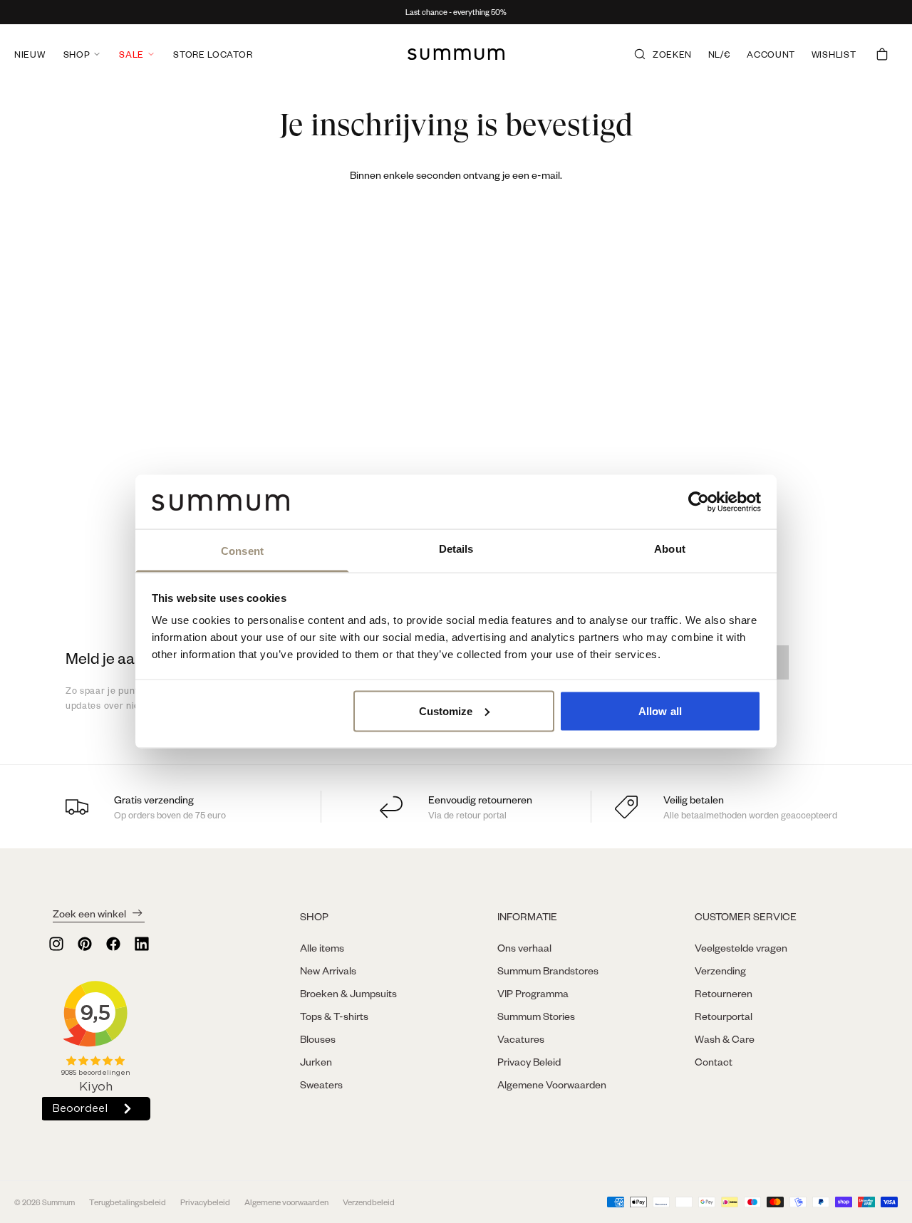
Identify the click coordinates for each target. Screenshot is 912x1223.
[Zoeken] (640, 54)
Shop (76, 54)
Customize (446, 710)
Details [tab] (456, 549)
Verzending (720, 970)
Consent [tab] (242, 551)
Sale (131, 54)
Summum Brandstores (547, 970)
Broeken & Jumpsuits (348, 993)
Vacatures (520, 1038)
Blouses (318, 1038)
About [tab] (669, 549)
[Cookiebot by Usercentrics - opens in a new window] (698, 501)
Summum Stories (536, 1015)
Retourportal (723, 1015)
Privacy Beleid (529, 1061)
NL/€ (719, 54)
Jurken (316, 1061)
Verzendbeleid (369, 1202)
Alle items (322, 947)
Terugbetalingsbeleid (127, 1202)
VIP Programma (533, 993)
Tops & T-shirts (334, 1015)
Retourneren (723, 993)
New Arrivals (328, 970)
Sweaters (321, 1084)
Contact (713, 1061)
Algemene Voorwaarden (551, 1084)
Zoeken (672, 54)
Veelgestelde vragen (741, 947)
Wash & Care (725, 1038)
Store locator (212, 54)
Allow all (660, 710)
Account (771, 54)
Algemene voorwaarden (286, 1202)
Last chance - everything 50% (456, 12)
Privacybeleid (205, 1202)
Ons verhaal (524, 947)
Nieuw (30, 54)
